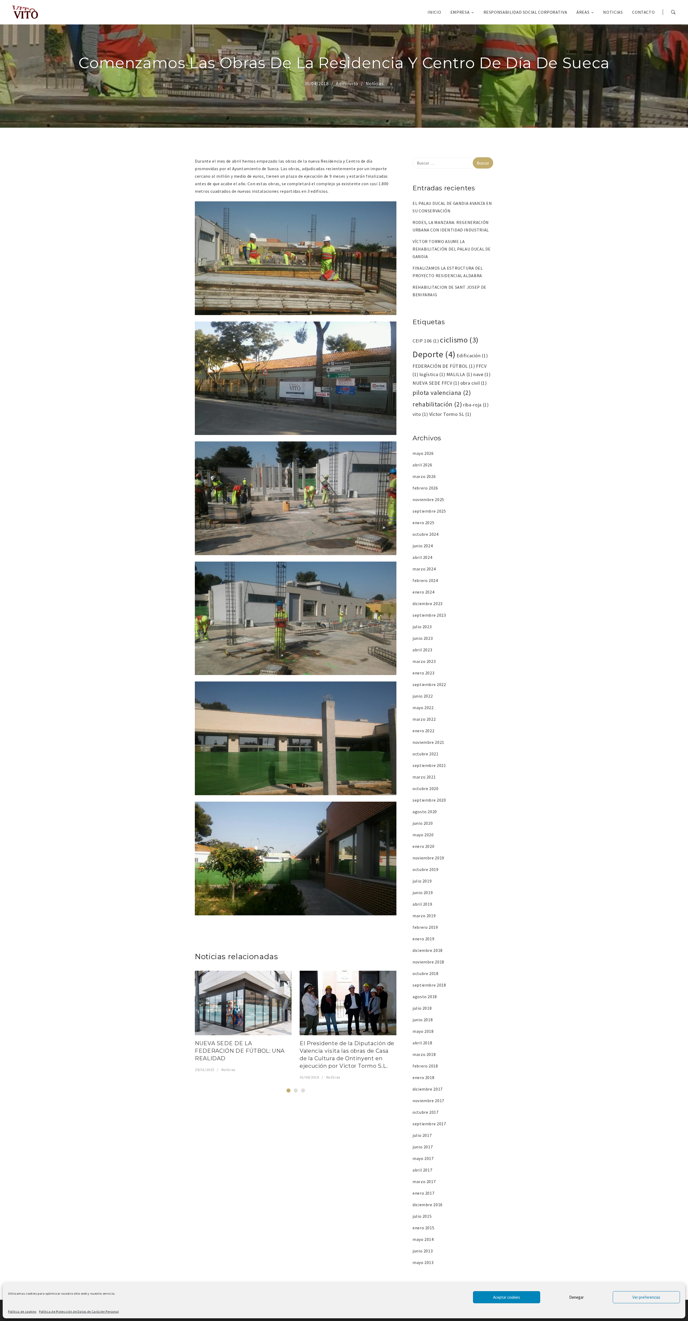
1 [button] (288, 1090)
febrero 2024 (425, 580)
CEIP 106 (426, 341)
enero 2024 (423, 592)
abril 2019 (422, 904)
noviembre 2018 (428, 962)
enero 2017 (423, 1193)
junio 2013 (423, 1251)
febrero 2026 (425, 488)
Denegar (576, 1297)
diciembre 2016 (428, 1204)
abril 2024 (422, 557)
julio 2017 (422, 1135)
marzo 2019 (424, 915)
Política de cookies (22, 1311)
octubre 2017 (426, 1112)
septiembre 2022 (429, 684)
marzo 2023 (424, 661)
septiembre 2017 (429, 1123)
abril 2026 (422, 464)
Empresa (460, 12)
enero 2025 (423, 522)
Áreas (582, 12)
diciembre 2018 (428, 950)
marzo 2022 (424, 719)
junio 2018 (423, 1019)
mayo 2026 (423, 453)
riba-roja (476, 405)
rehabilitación (437, 404)
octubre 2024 (426, 534)
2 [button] (296, 1090)
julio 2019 (422, 881)
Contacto (643, 12)
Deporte (434, 354)
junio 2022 (423, 696)
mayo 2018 (423, 1031)
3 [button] (303, 1090)
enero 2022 (423, 730)
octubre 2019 (426, 869)
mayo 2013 (423, 1262)
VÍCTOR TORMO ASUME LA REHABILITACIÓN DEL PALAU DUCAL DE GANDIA (452, 249)
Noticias (613, 12)
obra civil (473, 383)
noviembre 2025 (428, 499)
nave (481, 374)
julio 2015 (422, 1216)
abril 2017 (422, 1170)
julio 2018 (422, 1008)
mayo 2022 (423, 707)
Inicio (434, 12)
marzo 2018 (424, 1054)
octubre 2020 (426, 788)
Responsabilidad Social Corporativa (525, 12)
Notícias (375, 83)
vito (420, 414)
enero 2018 (423, 1077)
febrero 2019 (425, 927)
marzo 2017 (424, 1181)
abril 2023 (422, 649)
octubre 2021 (426, 753)
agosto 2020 (425, 811)
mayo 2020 (423, 834)
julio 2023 (422, 626)
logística (432, 374)
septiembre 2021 (429, 765)
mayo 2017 (423, 1158)
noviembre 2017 (428, 1100)
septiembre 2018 (429, 985)
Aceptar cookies (506, 1297)
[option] (243, 1022)
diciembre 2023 (428, 603)
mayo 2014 (423, 1239)
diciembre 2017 (428, 1089)
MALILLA (459, 374)
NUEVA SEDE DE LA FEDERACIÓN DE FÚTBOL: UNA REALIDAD (240, 1051)
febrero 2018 (425, 1066)
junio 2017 (423, 1146)
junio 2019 (423, 892)
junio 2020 (423, 823)
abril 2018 (422, 1042)
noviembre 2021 (428, 742)
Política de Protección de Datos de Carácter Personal (79, 1311)
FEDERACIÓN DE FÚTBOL (444, 366)
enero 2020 (423, 846)
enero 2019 (423, 938)
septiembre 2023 (429, 615)
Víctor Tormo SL (450, 414)
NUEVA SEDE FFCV (436, 383)
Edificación (472, 355)
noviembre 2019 (428, 858)
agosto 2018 (425, 996)
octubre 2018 (426, 973)
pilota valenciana (442, 392)
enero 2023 (423, 673)
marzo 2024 (424, 569)
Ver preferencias (646, 1297)
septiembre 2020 (429, 800)
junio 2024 (423, 545)
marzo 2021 (424, 777)
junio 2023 (423, 638)
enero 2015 (423, 1227)
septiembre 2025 (429, 511)
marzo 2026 (424, 476)
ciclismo (459, 340)
